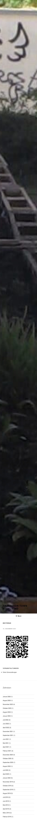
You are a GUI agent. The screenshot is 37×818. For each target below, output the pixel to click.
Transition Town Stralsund (15, 607)
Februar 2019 (7, 817)
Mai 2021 (6, 743)
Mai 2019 (6, 805)
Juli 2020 (5, 770)
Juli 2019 (5, 797)
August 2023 (7, 712)
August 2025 (7, 700)
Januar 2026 (7, 696)
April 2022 (6, 727)
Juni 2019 (6, 801)
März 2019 (6, 813)
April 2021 (6, 747)
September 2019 (8, 789)
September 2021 (8, 735)
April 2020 (6, 774)
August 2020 (7, 766)
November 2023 (8, 704)
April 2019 (6, 809)
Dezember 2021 (8, 731)
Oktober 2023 (7, 708)
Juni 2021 (6, 739)
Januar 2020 (7, 778)
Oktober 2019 (7, 786)
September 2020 (8, 762)
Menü (19, 616)
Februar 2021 (7, 751)
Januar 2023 (7, 716)
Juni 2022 (6, 724)
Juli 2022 (5, 720)
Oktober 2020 (7, 758)
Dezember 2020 (8, 755)
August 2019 (7, 793)
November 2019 (8, 782)
